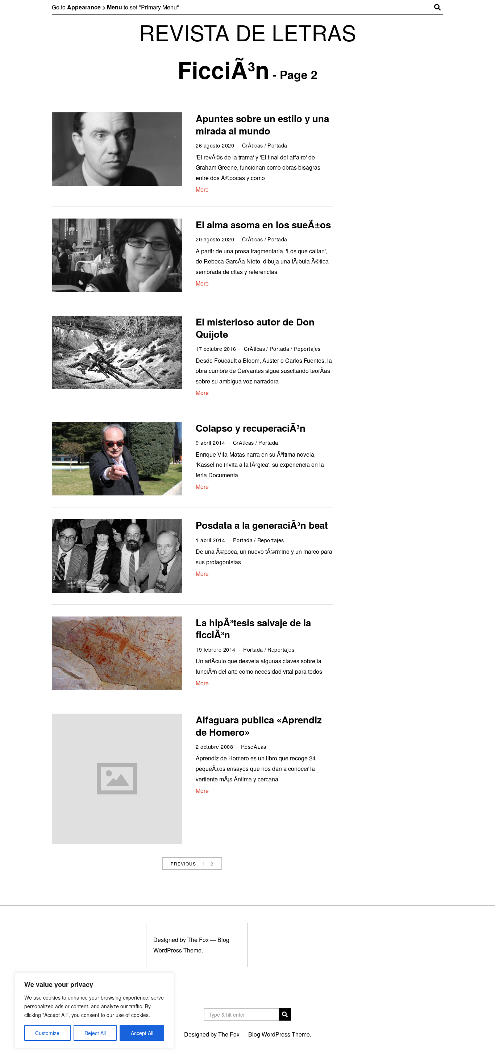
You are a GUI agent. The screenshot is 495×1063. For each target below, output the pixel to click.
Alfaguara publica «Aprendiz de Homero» (259, 726)
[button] (285, 1014)
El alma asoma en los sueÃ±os (263, 224)
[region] (94, 1010)
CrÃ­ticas (252, 145)
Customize (47, 1033)
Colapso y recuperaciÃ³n (250, 428)
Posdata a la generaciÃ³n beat (262, 525)
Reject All (95, 1033)
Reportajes (307, 348)
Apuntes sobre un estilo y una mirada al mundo (262, 124)
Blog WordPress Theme (279, 1034)
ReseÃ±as (253, 746)
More (202, 189)
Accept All (142, 1033)
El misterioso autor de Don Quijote (255, 328)
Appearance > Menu (94, 7)
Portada (277, 145)
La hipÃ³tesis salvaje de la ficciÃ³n (253, 628)
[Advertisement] (395, 224)
